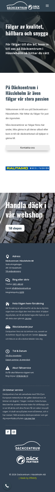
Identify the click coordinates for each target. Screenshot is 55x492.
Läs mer (28, 318)
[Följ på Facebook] (8, 432)
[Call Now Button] (7, 486)
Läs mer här (29, 418)
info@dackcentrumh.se (21, 288)
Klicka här (43, 335)
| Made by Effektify (27, 478)
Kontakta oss (27, 147)
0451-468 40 (18, 284)
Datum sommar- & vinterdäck (18, 359)
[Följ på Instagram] (13, 432)
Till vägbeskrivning (13, 271)
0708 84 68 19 (22, 376)
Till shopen (15, 228)
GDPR (21, 292)
